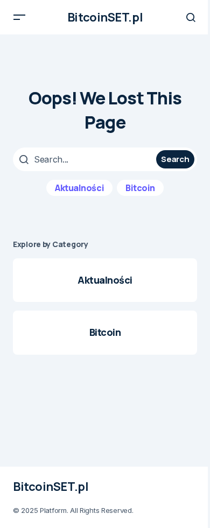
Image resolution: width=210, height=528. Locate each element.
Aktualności (79, 188)
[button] (19, 17)
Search (175, 159)
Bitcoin (140, 188)
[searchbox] (86, 159)
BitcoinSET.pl (105, 17)
